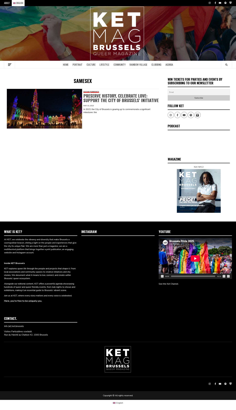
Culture (91, 64)
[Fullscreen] (228, 276)
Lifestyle (104, 64)
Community (119, 64)
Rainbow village (138, 64)
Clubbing (156, 64)
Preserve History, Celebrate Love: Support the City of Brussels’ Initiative (121, 98)
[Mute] (224, 276)
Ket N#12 (199, 166)
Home (66, 64)
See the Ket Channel (168, 283)
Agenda (169, 64)
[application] (195, 258)
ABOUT (7, 3)
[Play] (162, 276)
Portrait (77, 64)
